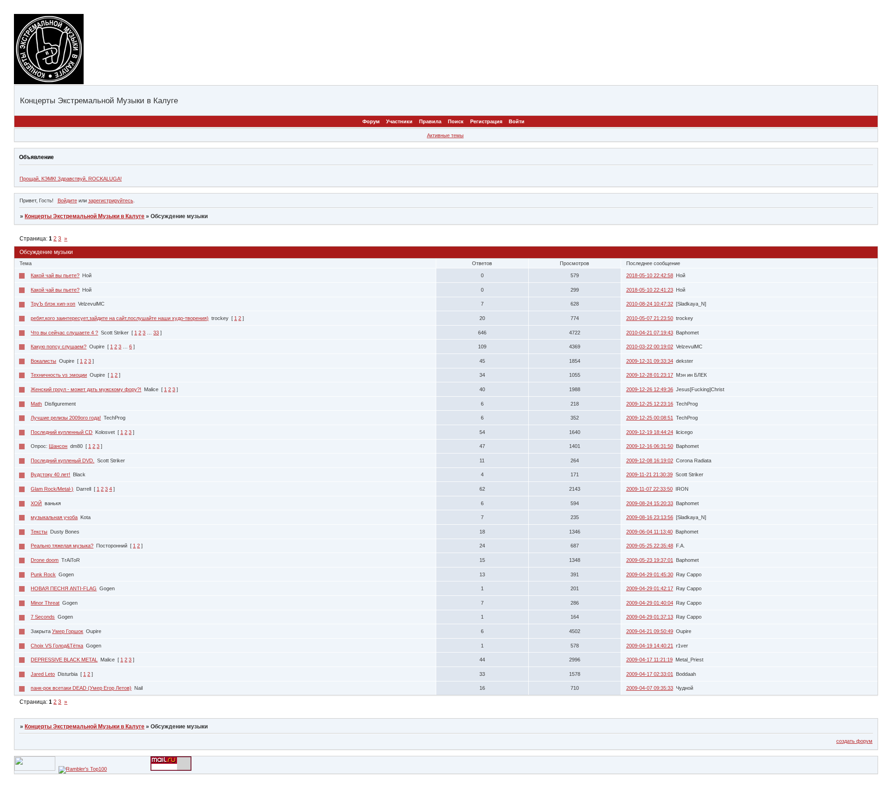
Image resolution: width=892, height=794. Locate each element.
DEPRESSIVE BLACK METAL (64, 659)
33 (156, 332)
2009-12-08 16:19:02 (649, 460)
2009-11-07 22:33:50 (649, 489)
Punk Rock (43, 574)
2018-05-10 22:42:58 (649, 275)
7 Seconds (43, 617)
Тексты (39, 531)
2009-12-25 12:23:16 (649, 404)
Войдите (67, 200)
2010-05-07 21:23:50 (649, 318)
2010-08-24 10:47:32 (649, 304)
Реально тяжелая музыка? (62, 545)
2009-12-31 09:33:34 (649, 361)
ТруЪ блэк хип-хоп (53, 304)
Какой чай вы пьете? (55, 275)
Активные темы (445, 135)
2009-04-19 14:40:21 (649, 645)
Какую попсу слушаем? (58, 346)
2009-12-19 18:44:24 (649, 432)
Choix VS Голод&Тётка (57, 645)
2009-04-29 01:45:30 (649, 574)
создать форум (854, 741)
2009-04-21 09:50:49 (649, 631)
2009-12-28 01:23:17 (649, 375)
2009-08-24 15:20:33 (649, 503)
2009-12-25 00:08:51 (649, 417)
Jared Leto (43, 674)
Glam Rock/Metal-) (52, 489)
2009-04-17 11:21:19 (649, 659)
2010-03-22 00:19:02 (649, 346)
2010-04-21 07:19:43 (649, 332)
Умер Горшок (67, 631)
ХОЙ (36, 503)
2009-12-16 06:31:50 (649, 446)
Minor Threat (45, 603)
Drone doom (45, 560)
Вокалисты (43, 361)
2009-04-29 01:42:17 (649, 588)
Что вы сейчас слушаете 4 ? (64, 332)
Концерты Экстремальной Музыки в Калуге (84, 216)
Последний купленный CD (61, 432)
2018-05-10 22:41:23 (649, 290)
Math (36, 404)
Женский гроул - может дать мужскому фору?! (86, 389)
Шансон (58, 446)
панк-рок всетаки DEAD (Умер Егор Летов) (81, 688)
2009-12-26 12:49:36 (649, 389)
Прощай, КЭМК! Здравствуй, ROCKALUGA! (71, 178)
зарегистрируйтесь (110, 200)
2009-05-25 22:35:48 (649, 545)
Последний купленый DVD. (62, 460)
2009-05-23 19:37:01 (649, 560)
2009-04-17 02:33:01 (649, 674)
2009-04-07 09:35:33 (649, 688)
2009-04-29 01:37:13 (649, 617)
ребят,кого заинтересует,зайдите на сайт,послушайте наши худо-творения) (120, 318)
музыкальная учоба (54, 517)
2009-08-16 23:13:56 (649, 517)
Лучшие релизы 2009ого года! (66, 417)
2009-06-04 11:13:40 (649, 531)
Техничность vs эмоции (59, 375)
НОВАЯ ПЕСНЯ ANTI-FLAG (64, 588)
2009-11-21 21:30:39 (649, 474)
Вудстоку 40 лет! (50, 474)
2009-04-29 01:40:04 (649, 603)
